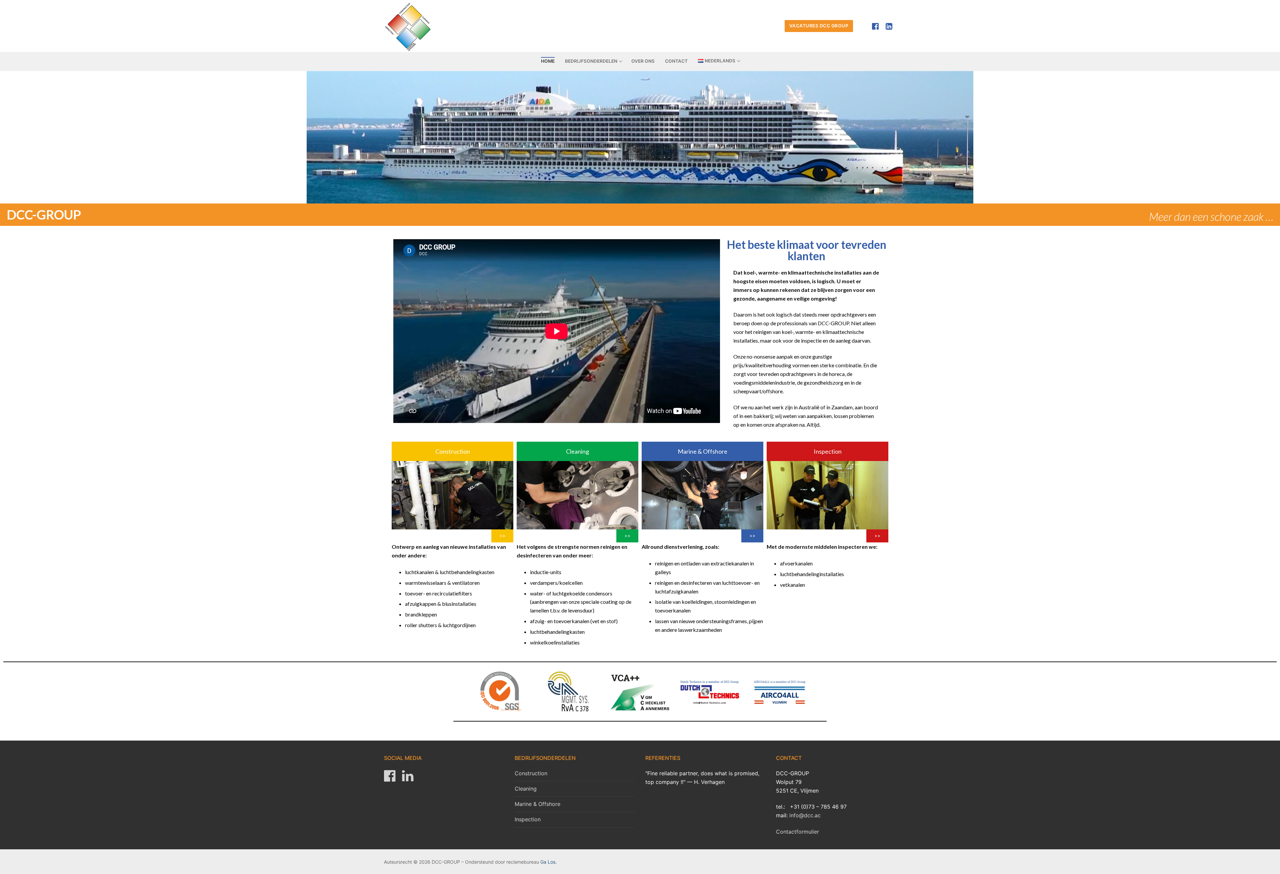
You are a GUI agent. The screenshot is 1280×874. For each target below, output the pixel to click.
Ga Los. (548, 862)
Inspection (528, 819)
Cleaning (526, 788)
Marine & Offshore (537, 804)
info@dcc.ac (805, 815)
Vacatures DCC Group (819, 25)
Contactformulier (797, 831)
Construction (531, 773)
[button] (452, 451)
